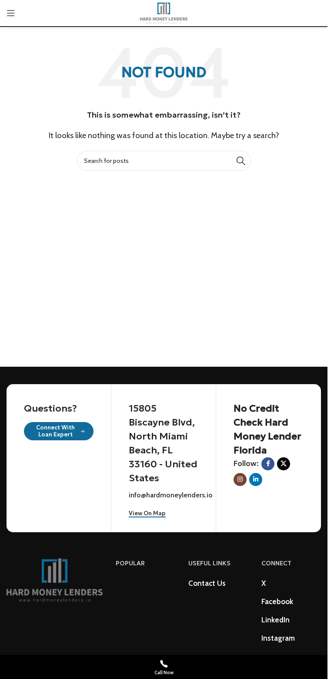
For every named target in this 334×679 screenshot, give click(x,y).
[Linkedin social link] (255, 479)
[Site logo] (164, 12)
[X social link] (283, 463)
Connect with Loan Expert (55, 431)
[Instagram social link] (240, 479)
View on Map (147, 513)
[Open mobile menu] (11, 13)
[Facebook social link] (267, 463)
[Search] (241, 161)
